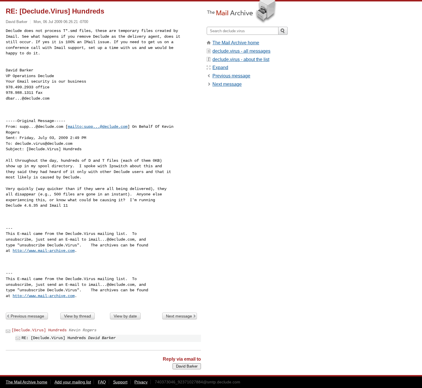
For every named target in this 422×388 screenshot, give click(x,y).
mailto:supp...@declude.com (97, 126)
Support (120, 382)
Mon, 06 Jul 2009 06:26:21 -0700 (61, 22)
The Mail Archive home (235, 42)
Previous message (27, 316)
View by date (125, 316)
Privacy (141, 382)
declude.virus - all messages (241, 51)
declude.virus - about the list (240, 59)
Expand (220, 67)
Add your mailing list (73, 382)
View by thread (77, 316)
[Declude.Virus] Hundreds (39, 330)
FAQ (102, 382)
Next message (179, 316)
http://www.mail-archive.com (44, 250)
